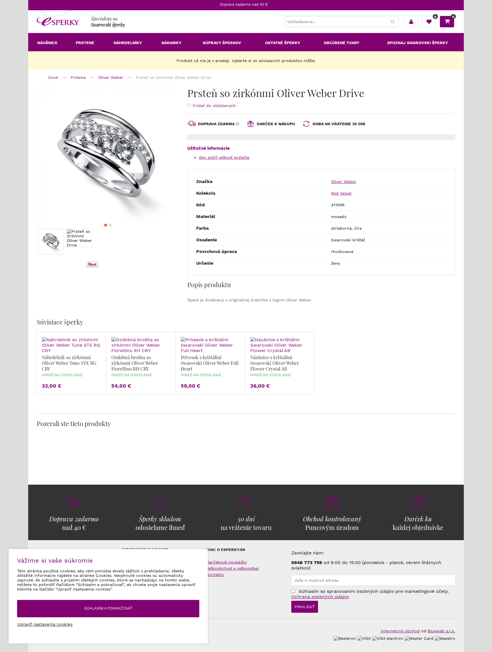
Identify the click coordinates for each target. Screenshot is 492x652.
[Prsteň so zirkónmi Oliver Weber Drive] (108, 156)
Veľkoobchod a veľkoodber (232, 568)
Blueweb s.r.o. (441, 631)
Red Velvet (341, 193)
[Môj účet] (411, 21)
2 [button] (110, 225)
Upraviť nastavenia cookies (45, 624)
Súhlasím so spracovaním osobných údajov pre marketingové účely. (370, 594)
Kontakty (215, 574)
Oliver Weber (343, 181)
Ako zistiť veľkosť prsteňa (224, 157)
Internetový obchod (400, 631)
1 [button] (105, 225)
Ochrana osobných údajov (320, 596)
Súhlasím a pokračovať (108, 608)
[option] (108, 156)
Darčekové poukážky (226, 562)
